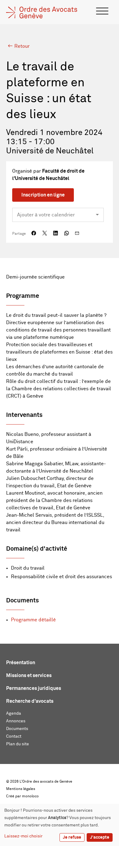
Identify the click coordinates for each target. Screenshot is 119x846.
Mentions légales (20, 789)
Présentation (20, 662)
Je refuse (72, 837)
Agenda (13, 713)
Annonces (15, 721)
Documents (17, 729)
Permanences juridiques (33, 688)
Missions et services (29, 675)
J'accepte (99, 837)
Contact (13, 736)
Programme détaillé (33, 619)
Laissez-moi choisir (23, 836)
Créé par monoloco (22, 796)
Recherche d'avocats (29, 701)
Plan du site (17, 744)
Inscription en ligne (43, 195)
